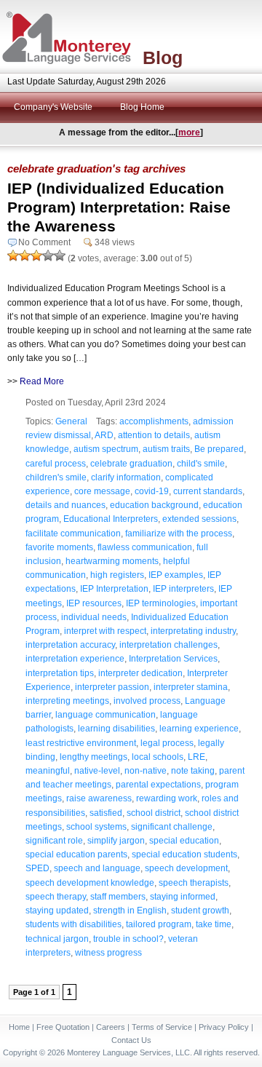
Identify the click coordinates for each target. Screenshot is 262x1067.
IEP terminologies (161, 603)
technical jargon (57, 939)
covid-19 (152, 491)
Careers (110, 1027)
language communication (105, 715)
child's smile (201, 464)
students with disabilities (73, 924)
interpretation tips (59, 673)
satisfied (106, 813)
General (71, 421)
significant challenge (172, 827)
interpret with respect (105, 631)
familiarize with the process (178, 533)
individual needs (94, 617)
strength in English (130, 910)
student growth (200, 910)
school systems (96, 827)
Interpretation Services (173, 659)
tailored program (158, 924)
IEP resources (94, 603)
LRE (196, 757)
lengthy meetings (93, 757)
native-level (97, 771)
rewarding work (166, 798)
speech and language (97, 868)
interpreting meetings (67, 701)
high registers (117, 575)
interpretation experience (74, 659)
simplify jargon (116, 841)
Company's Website (53, 107)
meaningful (47, 771)
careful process (55, 464)
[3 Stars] (36, 255)
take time (213, 924)
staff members (118, 897)
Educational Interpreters (110, 519)
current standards (207, 491)
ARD (104, 435)
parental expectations (158, 785)
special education (184, 841)
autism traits (166, 449)
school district (153, 813)
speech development (186, 868)
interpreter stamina (191, 687)
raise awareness (99, 798)
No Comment (44, 242)
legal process (167, 743)
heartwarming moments (112, 561)
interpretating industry (193, 631)
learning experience (199, 728)
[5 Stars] (60, 255)
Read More (42, 381)
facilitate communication (73, 533)
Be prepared (219, 449)
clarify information (126, 477)
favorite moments (59, 547)
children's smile (56, 477)
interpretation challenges (168, 645)
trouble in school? (128, 939)
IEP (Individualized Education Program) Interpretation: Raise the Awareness (119, 207)
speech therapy (55, 897)
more (189, 132)
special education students (184, 854)
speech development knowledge (89, 883)
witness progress (108, 953)
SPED (37, 868)
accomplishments (153, 421)
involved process (147, 701)
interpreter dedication (140, 673)
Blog (163, 57)
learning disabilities (116, 728)
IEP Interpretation (114, 589)
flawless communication (145, 547)
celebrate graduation (131, 464)
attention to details (154, 435)
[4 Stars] (48, 255)
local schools (157, 757)
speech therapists (194, 883)
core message (102, 491)
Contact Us (131, 1040)
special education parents (76, 854)
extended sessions (199, 519)
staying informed (182, 897)
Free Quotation (63, 1027)
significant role (54, 841)
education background (154, 505)
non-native (145, 771)
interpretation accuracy (70, 645)
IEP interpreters (183, 589)
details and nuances (65, 505)
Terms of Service (162, 1027)
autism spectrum (106, 449)
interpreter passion (112, 687)
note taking (193, 771)
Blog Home (142, 107)
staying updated (57, 910)
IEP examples (175, 575)
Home (19, 1027)
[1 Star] (13, 255)
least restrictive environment (80, 743)
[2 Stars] (25, 255)
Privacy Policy (224, 1027)
